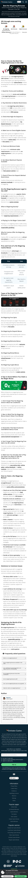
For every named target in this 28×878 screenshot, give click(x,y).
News (14, 800)
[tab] (6, 27)
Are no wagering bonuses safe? (10, 679)
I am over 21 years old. (8, 758)
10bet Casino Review (14, 835)
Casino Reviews (14, 811)
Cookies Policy (17, 874)
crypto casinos (20, 372)
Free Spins (14, 814)
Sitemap (14, 798)
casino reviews (14, 202)
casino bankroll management (10, 436)
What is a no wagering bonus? (10, 658)
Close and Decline (7, 876)
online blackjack (10, 467)
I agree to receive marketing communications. (13, 759)
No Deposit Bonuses (14, 809)
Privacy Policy (14, 786)
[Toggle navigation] (23, 2)
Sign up (14, 764)
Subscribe (19, 1)
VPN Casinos (14, 112)
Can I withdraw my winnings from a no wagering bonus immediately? (12, 668)
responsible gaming (14, 639)
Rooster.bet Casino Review (14, 828)
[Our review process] (26, 2)
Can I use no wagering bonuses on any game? (13, 683)
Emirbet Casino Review (14, 837)
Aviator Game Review (14, 819)
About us (14, 795)
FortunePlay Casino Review (14, 832)
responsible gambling (7, 227)
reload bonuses (5, 358)
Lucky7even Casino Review (14, 830)
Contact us (14, 791)
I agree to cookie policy (8, 760)
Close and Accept (21, 876)
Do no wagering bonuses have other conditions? (11, 674)
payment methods (6, 182)
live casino (6, 141)
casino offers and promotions (16, 487)
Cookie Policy (14, 788)
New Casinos (14, 816)
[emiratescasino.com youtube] (14, 774)
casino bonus (18, 82)
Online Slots (14, 807)
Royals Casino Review (14, 840)
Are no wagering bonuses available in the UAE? (12, 663)
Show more (24, 32)
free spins (11, 326)
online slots (12, 139)
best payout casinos (9, 171)
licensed (3, 198)
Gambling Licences (14, 793)
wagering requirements (11, 216)
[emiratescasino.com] (6, 2)
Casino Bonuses (14, 821)
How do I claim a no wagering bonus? (11, 688)
